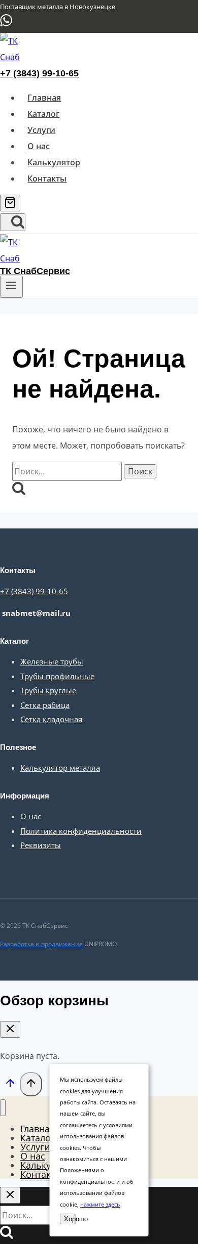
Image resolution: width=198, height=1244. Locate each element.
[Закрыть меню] (3, 1107)
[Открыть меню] (11, 287)
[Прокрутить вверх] (10, 1085)
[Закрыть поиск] (10, 1195)
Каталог (43, 113)
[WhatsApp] (6, 24)
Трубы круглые (48, 690)
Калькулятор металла (60, 768)
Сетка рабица (45, 705)
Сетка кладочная (51, 719)
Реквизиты (40, 845)
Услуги (41, 130)
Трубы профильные (57, 676)
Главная (44, 97)
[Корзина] (10, 203)
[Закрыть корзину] (10, 1029)
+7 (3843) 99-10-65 (39, 73)
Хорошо (70, 1219)
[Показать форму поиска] (12, 222)
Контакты (47, 178)
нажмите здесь (100, 1204)
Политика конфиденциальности (81, 831)
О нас (38, 146)
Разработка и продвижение (41, 944)
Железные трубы (51, 661)
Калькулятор (53, 162)
